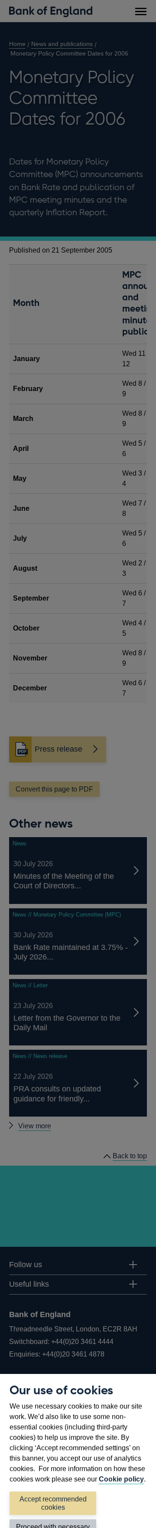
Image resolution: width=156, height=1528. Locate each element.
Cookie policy (121, 1479)
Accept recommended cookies (53, 1503)
